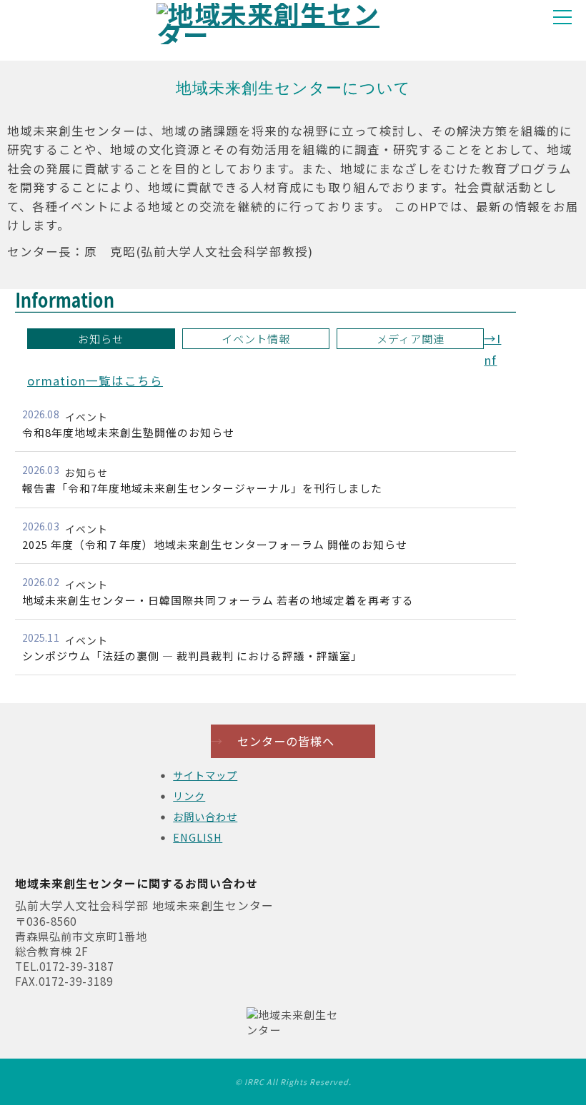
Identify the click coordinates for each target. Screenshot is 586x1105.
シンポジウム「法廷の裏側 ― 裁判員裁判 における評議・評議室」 (192, 655)
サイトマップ (205, 774)
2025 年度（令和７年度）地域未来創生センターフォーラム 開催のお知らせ (214, 544)
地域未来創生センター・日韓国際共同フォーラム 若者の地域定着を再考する (218, 599)
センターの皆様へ (272, 741)
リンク (189, 795)
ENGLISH (197, 836)
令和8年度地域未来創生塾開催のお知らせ (128, 432)
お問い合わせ (205, 816)
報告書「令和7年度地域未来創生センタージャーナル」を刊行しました (202, 487)
